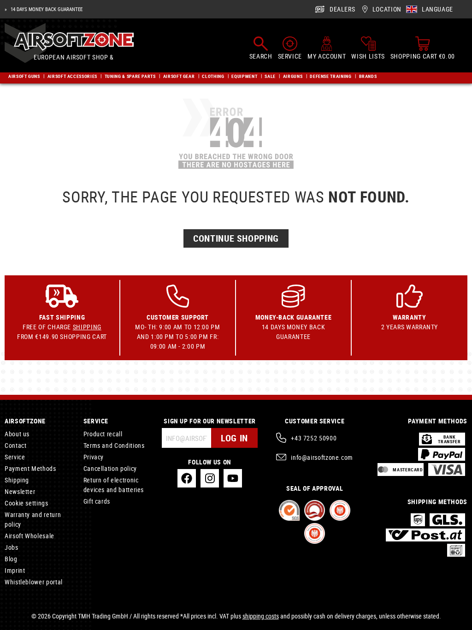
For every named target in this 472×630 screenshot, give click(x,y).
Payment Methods (30, 468)
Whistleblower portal (34, 581)
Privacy (93, 456)
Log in (234, 438)
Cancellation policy (110, 468)
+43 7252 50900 (313, 438)
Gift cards (96, 501)
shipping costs (260, 616)
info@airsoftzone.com (322, 457)
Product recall (103, 433)
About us (17, 433)
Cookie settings (26, 503)
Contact (15, 445)
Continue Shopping (236, 238)
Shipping (87, 326)
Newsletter (20, 491)
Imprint (15, 570)
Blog (11, 558)
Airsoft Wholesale (29, 535)
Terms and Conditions (114, 445)
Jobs (11, 547)
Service (15, 456)
